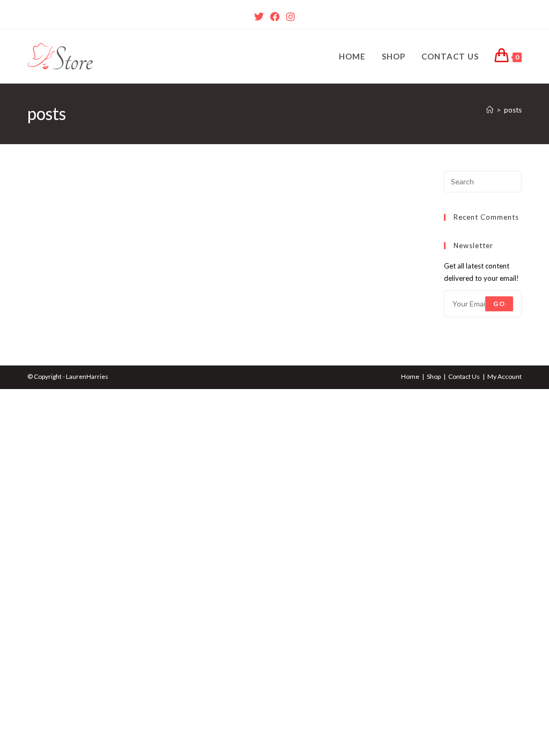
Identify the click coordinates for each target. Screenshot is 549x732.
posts (513, 110)
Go (499, 304)
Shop (434, 376)
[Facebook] (275, 16)
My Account (504, 376)
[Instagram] (290, 16)
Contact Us (464, 376)
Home (410, 376)
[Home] (489, 110)
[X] (259, 16)
